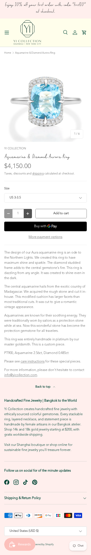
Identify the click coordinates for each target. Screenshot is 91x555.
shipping (38, 173)
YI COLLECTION (15, 148)
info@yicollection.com (20, 375)
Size (6, 188)
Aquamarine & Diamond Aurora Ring (35, 53)
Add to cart (61, 213)
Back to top (43, 386)
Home (7, 53)
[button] (84, 32)
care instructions (32, 361)
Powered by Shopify (43, 544)
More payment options (45, 237)
